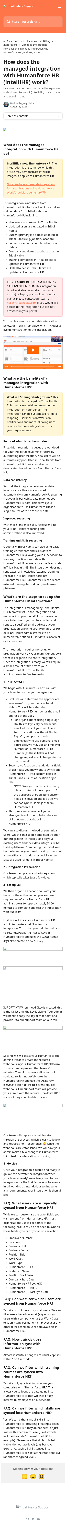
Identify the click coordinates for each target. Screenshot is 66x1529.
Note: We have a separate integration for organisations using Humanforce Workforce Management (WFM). (31, 188)
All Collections (11, 41)
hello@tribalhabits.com (22, 303)
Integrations (10, 44)
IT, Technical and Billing (36, 41)
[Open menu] (60, 6)
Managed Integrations (34, 44)
